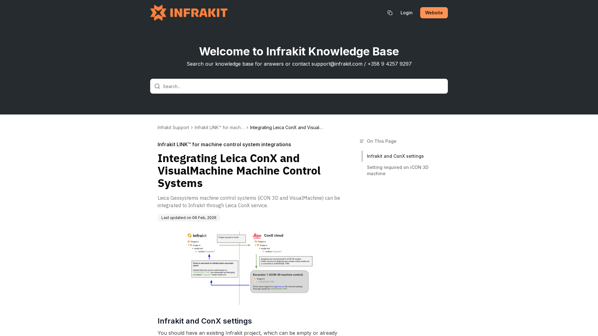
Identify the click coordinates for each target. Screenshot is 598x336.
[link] (287, 127)
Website (434, 12)
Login (407, 12)
